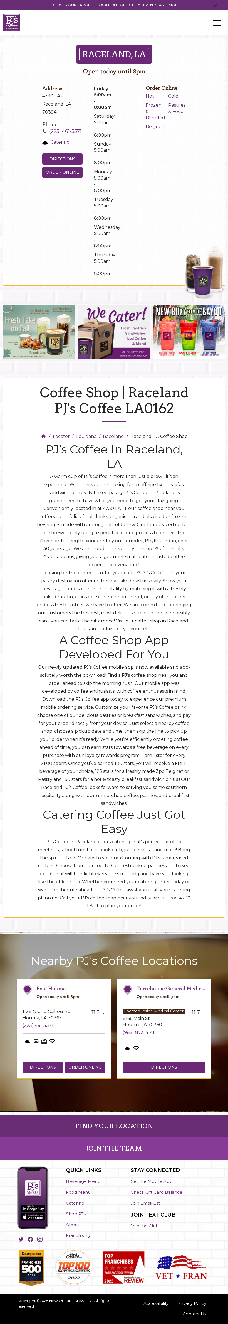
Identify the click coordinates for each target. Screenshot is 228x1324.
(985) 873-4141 (138, 1032)
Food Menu (78, 1192)
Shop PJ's (76, 1214)
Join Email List (145, 1203)
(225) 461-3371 (65, 131)
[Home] (44, 436)
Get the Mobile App (152, 1181)
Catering (75, 1203)
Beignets (155, 126)
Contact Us (194, 1313)
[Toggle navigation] (217, 22)
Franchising (78, 1235)
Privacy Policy (191, 1303)
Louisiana (86, 436)
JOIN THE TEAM (114, 1148)
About (72, 1224)
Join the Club (145, 1226)
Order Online (62, 172)
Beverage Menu (83, 1181)
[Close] (215, 6)
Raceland (113, 436)
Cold (173, 96)
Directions (62, 158)
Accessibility (155, 1303)
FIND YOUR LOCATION (114, 1126)
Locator (61, 436)
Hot (150, 96)
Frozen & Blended (155, 111)
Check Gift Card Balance (156, 1192)
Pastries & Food (176, 108)
